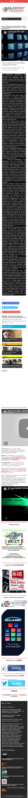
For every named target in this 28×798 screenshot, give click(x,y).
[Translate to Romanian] (24, 695)
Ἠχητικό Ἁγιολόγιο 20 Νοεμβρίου (16, 787)
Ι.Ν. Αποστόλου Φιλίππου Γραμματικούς (9, 70)
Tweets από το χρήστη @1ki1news (9, 679)
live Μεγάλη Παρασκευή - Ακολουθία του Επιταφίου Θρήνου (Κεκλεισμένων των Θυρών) (12, 767)
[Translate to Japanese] (18, 695)
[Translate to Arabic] (7, 695)
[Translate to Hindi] (13, 695)
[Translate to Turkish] (5, 695)
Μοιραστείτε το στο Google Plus (12, 311)
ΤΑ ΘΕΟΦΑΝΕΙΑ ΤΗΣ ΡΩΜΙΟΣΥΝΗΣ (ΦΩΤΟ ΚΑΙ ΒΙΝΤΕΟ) (13, 777)
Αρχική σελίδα (13, 407)
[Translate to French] (2, 695)
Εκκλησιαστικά (5, 68)
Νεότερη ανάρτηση (5, 407)
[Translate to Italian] (16, 695)
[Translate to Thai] (14, 696)
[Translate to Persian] (19, 695)
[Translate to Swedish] (13, 696)
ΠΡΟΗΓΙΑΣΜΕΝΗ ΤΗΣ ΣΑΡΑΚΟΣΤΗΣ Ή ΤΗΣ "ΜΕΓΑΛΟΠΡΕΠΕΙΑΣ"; (13, 759)
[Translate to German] (4, 695)
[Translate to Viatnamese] (16, 696)
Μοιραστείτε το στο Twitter (11, 307)
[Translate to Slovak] (11, 696)
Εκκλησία (22, 67)
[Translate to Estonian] (10, 695)
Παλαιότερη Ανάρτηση (22, 407)
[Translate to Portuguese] (22, 695)
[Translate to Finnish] (11, 695)
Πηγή (3, 299)
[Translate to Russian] (25, 695)
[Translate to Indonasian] (14, 695)
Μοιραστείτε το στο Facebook (12, 303)
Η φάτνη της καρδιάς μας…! (8, 707)
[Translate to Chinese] (8, 695)
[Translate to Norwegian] (21, 695)
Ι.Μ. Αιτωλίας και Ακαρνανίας (13, 68)
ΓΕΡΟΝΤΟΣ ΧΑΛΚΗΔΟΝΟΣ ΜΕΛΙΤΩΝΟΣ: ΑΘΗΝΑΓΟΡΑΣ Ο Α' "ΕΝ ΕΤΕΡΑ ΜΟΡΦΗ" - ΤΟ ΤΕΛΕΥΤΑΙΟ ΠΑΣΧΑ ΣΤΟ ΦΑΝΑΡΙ (13, 711)
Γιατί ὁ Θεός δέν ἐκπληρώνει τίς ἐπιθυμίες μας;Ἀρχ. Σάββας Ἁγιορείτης (13, 785)
